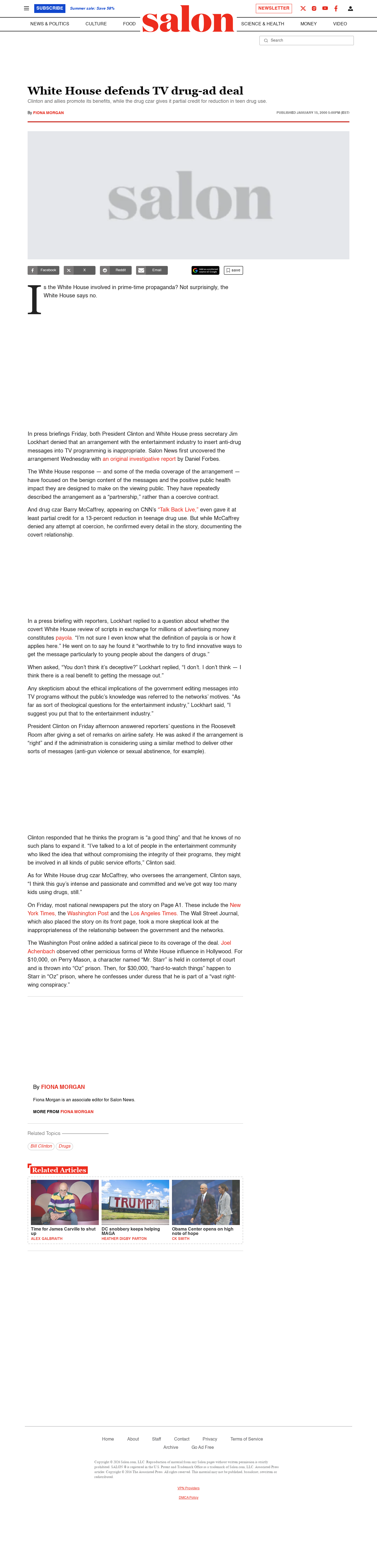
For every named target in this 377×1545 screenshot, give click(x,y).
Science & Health (262, 24)
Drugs (64, 1146)
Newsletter (274, 8)
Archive (170, 1448)
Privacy (210, 1439)
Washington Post (88, 914)
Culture (96, 24)
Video (340, 24)
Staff (156, 1439)
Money (309, 24)
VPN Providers (188, 1488)
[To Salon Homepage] (188, 18)
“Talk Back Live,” (178, 510)
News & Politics (49, 24)
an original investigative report (139, 459)
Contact (181, 1439)
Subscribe (49, 8)
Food (129, 24)
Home (108, 1439)
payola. (64, 638)
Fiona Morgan (48, 113)
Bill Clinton (41, 1146)
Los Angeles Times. (154, 914)
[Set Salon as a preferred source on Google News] (206, 270)
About (133, 1439)
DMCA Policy (188, 1498)
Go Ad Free (203, 1448)
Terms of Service (246, 1439)
